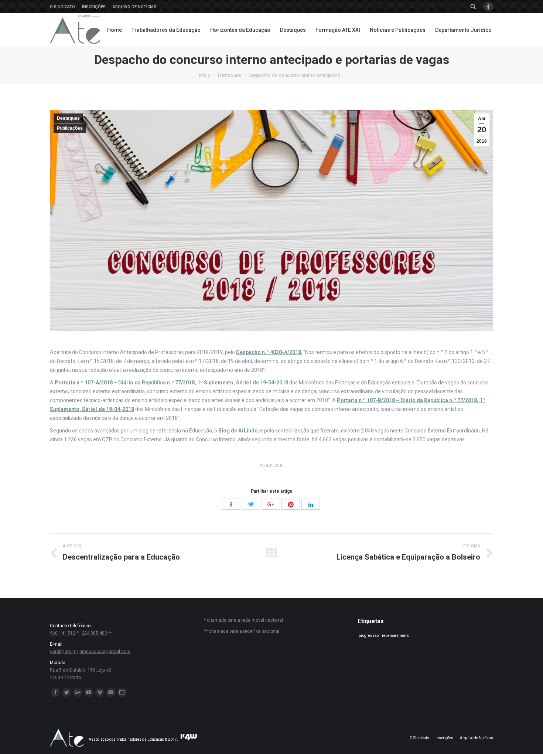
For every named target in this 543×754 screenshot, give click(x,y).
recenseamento (395, 635)
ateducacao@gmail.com (104, 651)
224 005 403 (94, 633)
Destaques (229, 75)
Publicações (70, 128)
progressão (369, 635)
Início (205, 75)
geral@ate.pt (63, 651)
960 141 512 (62, 633)
